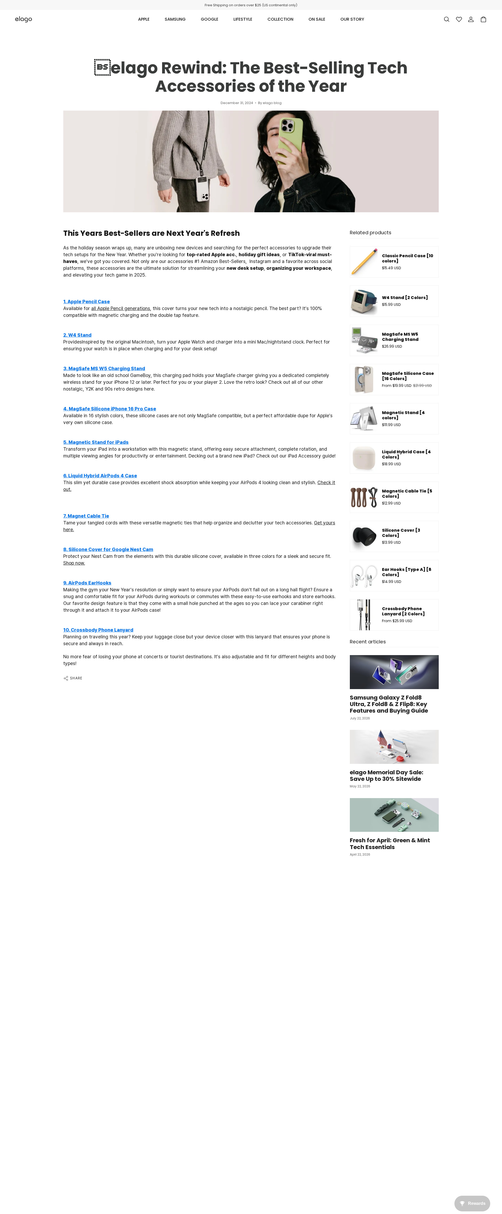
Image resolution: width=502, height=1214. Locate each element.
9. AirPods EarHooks (87, 583)
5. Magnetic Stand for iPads (96, 442)
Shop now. (74, 563)
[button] (143, 19)
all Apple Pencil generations (120, 308)
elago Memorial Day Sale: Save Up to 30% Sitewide (386, 775)
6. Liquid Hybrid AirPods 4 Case (100, 475)
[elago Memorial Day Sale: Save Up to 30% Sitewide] (394, 747)
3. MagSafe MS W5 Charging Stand (104, 368)
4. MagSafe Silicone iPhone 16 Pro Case (109, 408)
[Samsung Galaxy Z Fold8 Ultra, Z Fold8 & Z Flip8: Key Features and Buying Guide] (394, 672)
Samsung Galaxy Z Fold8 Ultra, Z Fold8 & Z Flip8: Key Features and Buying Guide (389, 704)
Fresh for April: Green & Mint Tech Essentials (390, 843)
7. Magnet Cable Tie (86, 516)
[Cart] (483, 19)
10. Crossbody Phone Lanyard (98, 630)
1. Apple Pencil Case (86, 301)
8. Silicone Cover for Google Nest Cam (108, 549)
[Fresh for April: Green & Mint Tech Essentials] (394, 815)
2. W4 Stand (77, 335)
